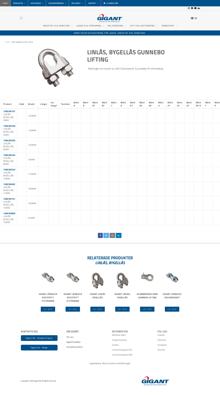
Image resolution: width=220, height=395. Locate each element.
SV (196, 18)
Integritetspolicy (119, 339)
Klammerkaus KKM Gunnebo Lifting (147, 295)
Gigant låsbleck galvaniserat (172, 295)
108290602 (9, 184)
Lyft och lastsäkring (143, 25)
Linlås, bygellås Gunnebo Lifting (126, 55)
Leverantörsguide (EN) (122, 354)
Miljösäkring (116, 25)
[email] (112, 235)
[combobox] (194, 18)
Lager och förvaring (89, 25)
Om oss (70, 336)
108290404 (9, 155)
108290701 (9, 199)
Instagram (162, 344)
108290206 (9, 126)
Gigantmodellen (73, 341)
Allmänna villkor (119, 334)
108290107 (9, 111)
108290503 (9, 169)
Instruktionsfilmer (74, 346)
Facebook (161, 339)
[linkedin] (118, 235)
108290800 (9, 213)
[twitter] (106, 235)
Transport (168, 25)
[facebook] (100, 235)
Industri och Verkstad (57, 25)
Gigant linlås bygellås (97, 295)
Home (7, 42)
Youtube (161, 349)
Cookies (115, 344)
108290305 (9, 140)
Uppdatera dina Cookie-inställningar (110, 363)
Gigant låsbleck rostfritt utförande (48, 297)
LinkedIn (161, 334)
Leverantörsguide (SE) (122, 349)
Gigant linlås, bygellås (122, 295)
